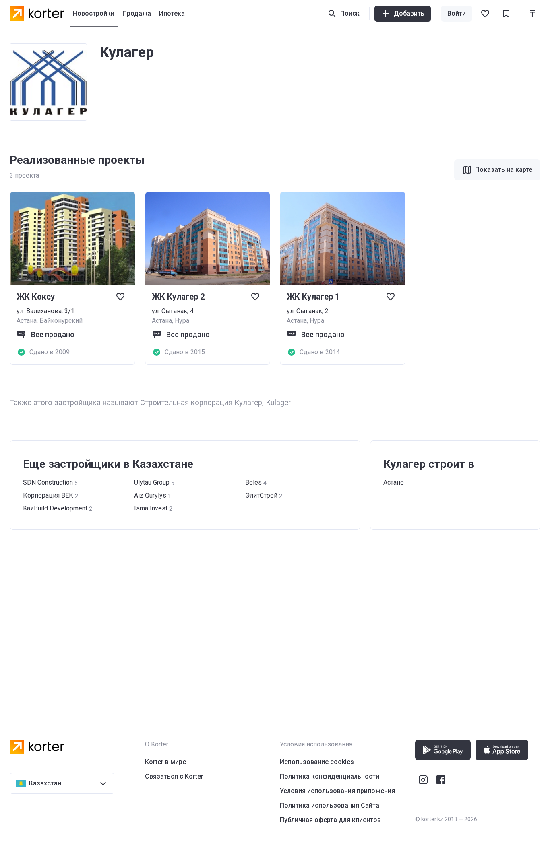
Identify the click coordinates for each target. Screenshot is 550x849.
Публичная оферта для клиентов (330, 820)
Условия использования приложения (337, 791)
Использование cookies (317, 762)
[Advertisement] (251, 618)
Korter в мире (165, 762)
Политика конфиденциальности (329, 776)
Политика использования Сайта (329, 805)
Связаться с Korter (174, 776)
